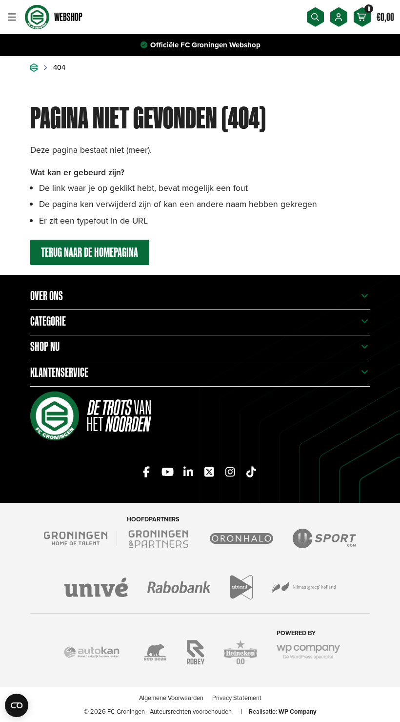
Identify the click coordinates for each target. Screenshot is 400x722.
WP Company (298, 711)
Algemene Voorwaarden (171, 697)
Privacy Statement (236, 697)
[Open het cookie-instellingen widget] (16, 705)
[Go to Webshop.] (34, 67)
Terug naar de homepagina (89, 252)
